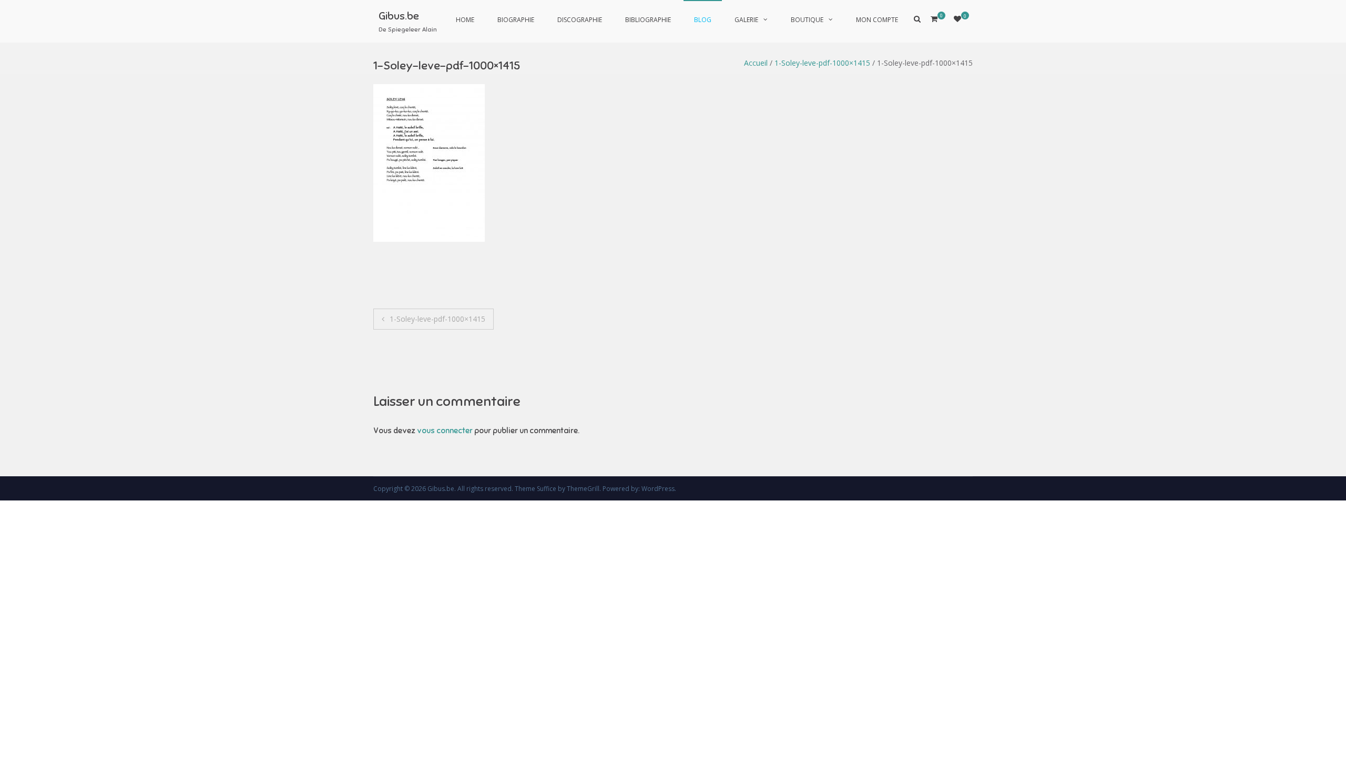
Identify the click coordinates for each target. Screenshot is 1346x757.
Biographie (515, 19)
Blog (702, 19)
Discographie (579, 19)
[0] (957, 19)
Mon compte (877, 19)
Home (465, 19)
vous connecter (445, 430)
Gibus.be (399, 16)
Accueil (756, 63)
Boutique (807, 19)
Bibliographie (648, 19)
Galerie (746, 19)
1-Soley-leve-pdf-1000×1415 (822, 63)
